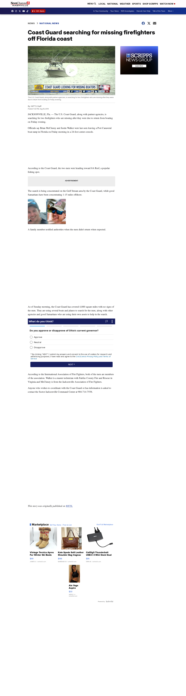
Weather (125, 4)
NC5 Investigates (127, 11)
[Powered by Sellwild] (109, 601)
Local (102, 4)
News (31, 23)
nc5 (20, 11)
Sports (136, 4)
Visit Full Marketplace (105, 524)
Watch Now (167, 4)
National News (49, 23)
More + (170, 11)
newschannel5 (13, 11)
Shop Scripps (150, 4)
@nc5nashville (28, 11)
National (112, 4)
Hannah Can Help (143, 11)
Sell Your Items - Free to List (61, 525)
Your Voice (114, 11)
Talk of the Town (159, 11)
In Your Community (100, 11)
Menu (90, 4)
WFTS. (69, 505)
